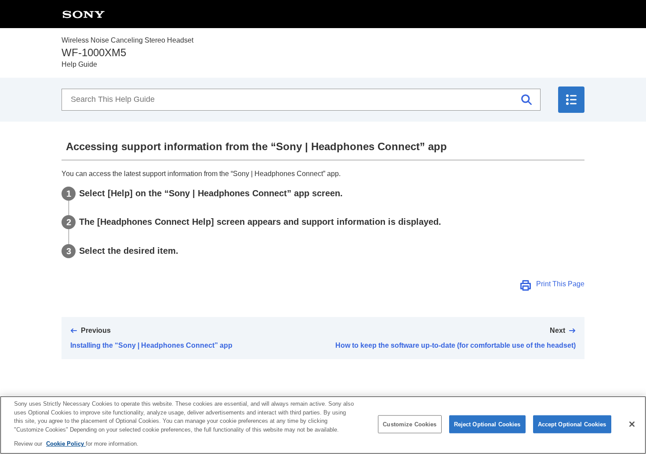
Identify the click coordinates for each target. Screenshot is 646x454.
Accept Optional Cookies (572, 424)
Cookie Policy (66, 443)
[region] (323, 425)
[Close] (632, 424)
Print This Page (560, 284)
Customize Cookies (409, 424)
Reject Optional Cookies (487, 424)
